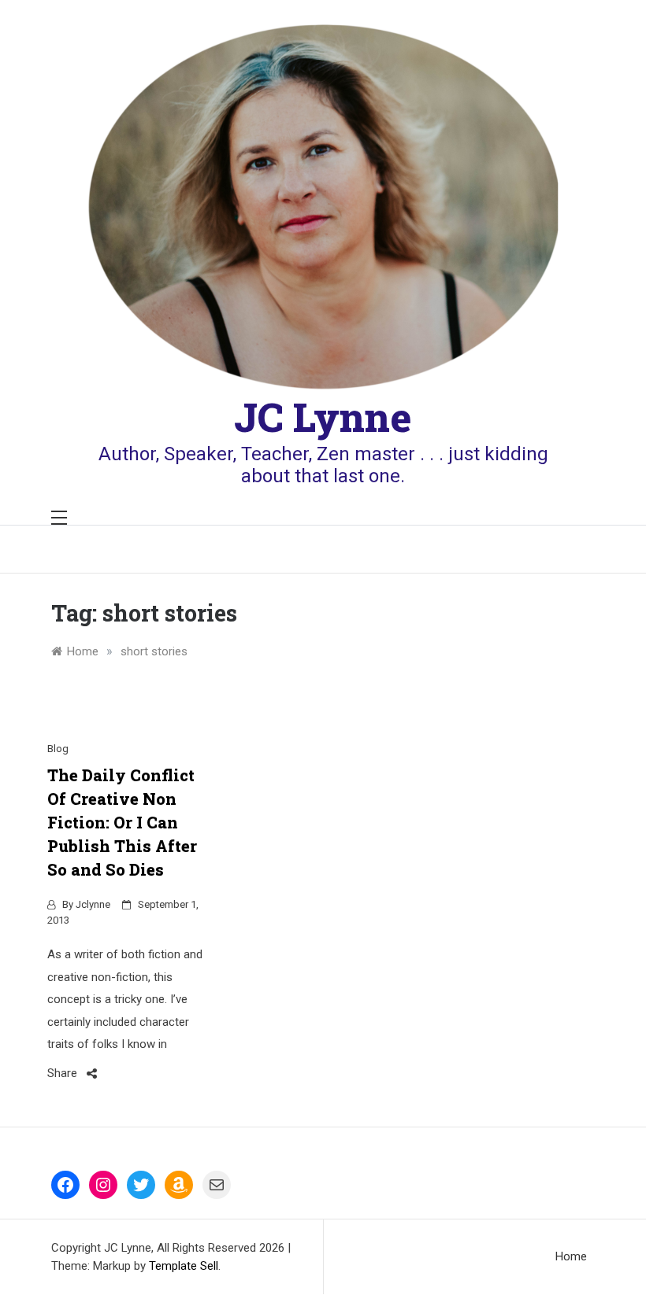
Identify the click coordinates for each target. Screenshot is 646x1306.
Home (571, 1256)
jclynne (93, 904)
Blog (58, 748)
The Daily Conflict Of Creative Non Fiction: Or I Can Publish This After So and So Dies (122, 822)
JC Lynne (323, 417)
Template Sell (183, 1266)
